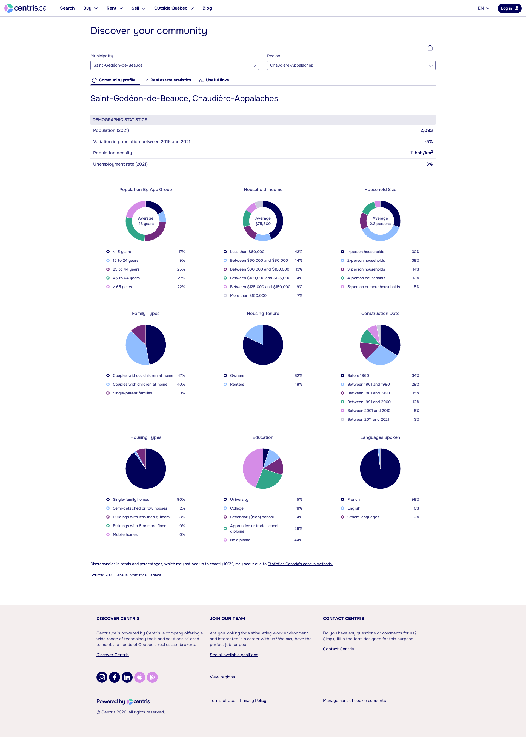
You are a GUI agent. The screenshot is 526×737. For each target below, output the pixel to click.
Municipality (101, 56)
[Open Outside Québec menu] (192, 8)
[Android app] (152, 677)
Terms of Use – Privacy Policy (238, 700)
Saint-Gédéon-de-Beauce (117, 65)
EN (481, 8)
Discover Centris (118, 618)
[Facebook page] (114, 677)
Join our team (227, 618)
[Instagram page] (101, 677)
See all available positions (234, 655)
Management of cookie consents (354, 700)
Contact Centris (343, 618)
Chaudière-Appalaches (291, 65)
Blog (207, 8)
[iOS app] (139, 677)
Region (273, 56)
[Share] (430, 47)
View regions (222, 677)
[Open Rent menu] (121, 8)
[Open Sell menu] (143, 8)
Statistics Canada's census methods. (300, 564)
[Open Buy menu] (96, 8)
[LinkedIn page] (127, 677)
